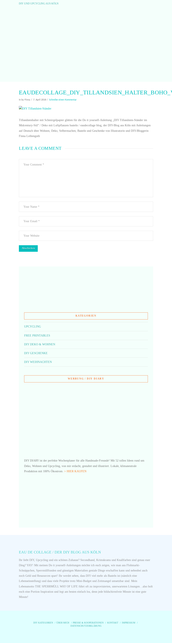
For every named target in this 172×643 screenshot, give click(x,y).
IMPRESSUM (128, 622)
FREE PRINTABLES (37, 335)
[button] (86, 74)
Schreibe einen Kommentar (63, 100)
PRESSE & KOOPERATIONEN (88, 622)
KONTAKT (112, 622)
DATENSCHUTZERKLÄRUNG (86, 626)
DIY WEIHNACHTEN (38, 362)
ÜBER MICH (62, 622)
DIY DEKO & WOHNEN (39, 344)
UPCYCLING (32, 326)
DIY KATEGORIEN (43, 622)
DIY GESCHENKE (36, 353)
